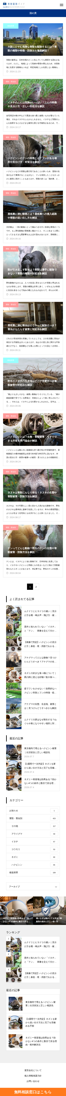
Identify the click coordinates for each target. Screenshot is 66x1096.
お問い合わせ (33, 1081)
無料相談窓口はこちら (33, 1092)
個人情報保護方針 (33, 1075)
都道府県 (10, 26)
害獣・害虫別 (11, 82)
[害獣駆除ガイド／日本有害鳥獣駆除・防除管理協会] (14, 5)
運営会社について (33, 1070)
